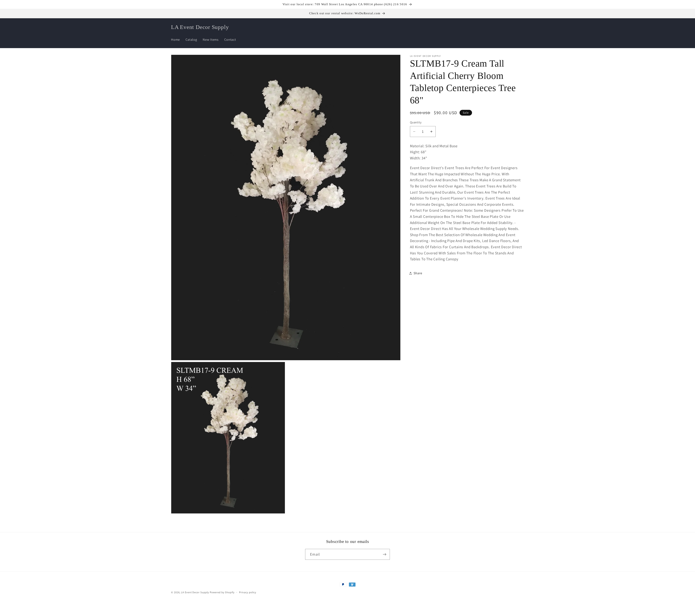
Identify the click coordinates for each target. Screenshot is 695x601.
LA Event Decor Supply (195, 592)
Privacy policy (247, 592)
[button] (499, 27)
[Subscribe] (384, 554)
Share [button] (418, 273)
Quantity (416, 122)
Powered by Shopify (222, 592)
